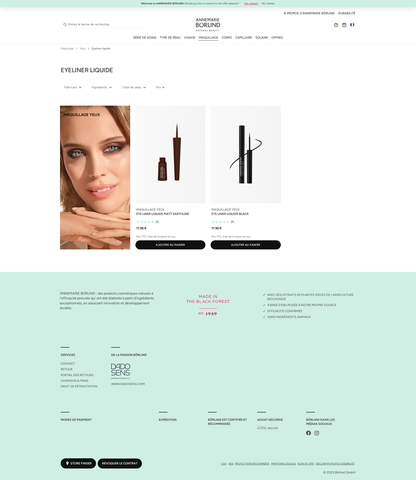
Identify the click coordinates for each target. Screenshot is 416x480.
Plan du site (305, 463)
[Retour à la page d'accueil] (208, 24)
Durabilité (346, 13)
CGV (224, 463)
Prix (159, 87)
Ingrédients (100, 87)
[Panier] (344, 24)
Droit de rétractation (79, 386)
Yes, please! (251, 3)
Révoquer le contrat (120, 463)
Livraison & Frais (74, 381)
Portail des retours (77, 375)
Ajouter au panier (170, 244)
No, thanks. (268, 3)
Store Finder (81, 463)
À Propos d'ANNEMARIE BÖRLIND (309, 13)
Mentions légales (283, 463)
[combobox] (107, 24)
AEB (230, 463)
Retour (67, 369)
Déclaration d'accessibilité (335, 463)
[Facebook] (308, 433)
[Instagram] (316, 433)
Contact (68, 363)
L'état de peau (132, 87)
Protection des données (252, 463)
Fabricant (71, 87)
